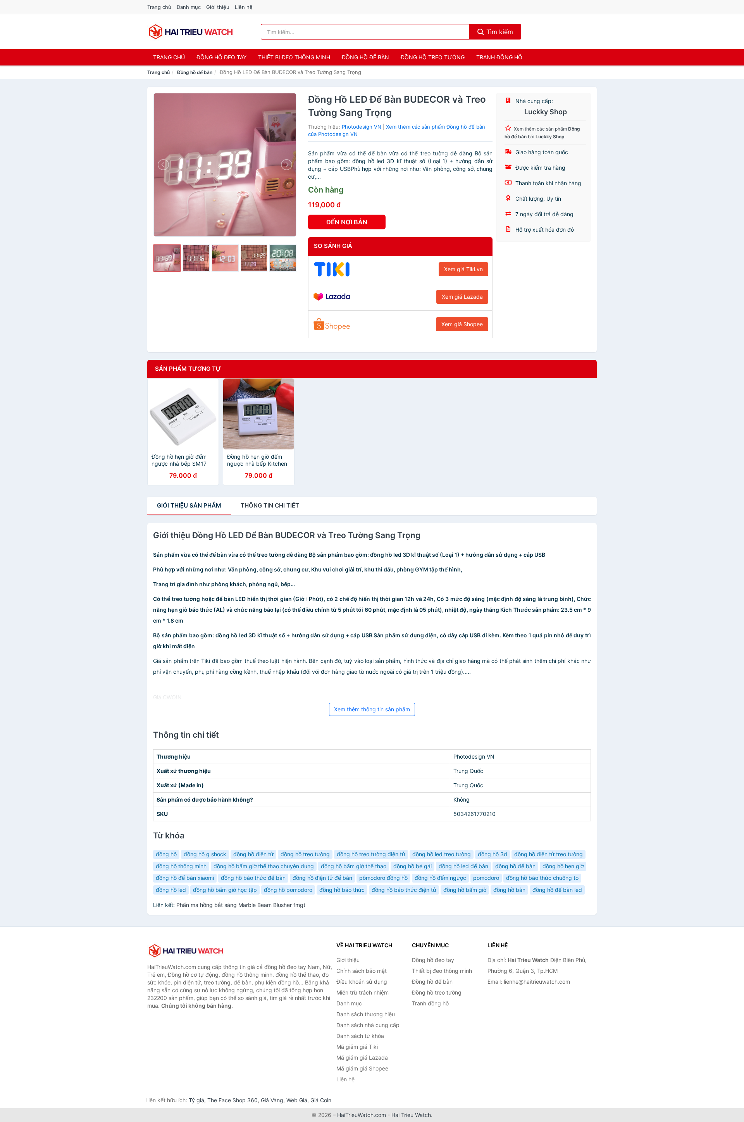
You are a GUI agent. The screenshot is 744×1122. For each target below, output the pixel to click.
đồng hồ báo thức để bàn (253, 877)
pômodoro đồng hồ (383, 877)
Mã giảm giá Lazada (362, 1057)
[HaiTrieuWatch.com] (190, 31)
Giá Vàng (272, 1100)
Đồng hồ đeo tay (221, 57)
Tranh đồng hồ (499, 57)
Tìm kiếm (498, 32)
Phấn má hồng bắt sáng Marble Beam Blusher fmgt (240, 905)
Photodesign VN (361, 127)
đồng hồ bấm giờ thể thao (353, 866)
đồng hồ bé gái (412, 866)
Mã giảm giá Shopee (362, 1068)
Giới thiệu (217, 7)
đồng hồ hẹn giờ (563, 866)
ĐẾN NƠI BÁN (346, 222)
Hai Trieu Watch (411, 1115)
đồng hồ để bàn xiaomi (185, 877)
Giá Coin (320, 1100)
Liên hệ (244, 7)
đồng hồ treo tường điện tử (371, 854)
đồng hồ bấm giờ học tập (225, 889)
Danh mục (189, 7)
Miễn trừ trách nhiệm (362, 992)
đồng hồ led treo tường (441, 854)
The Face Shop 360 (232, 1100)
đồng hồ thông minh (181, 866)
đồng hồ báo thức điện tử (404, 889)
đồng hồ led (171, 889)
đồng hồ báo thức (342, 889)
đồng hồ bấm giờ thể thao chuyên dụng (264, 866)
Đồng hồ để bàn (365, 57)
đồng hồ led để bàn (463, 866)
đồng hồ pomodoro (288, 889)
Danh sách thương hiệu (365, 1014)
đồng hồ (166, 854)
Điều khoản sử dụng (361, 981)
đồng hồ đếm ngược (440, 877)
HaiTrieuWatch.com (361, 1115)
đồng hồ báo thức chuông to (542, 877)
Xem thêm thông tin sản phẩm (372, 709)
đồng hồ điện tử (253, 854)
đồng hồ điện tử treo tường (548, 854)
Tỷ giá (196, 1100)
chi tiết (270, 505)
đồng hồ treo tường (305, 854)
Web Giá (296, 1100)
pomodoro (486, 877)
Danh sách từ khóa (360, 1036)
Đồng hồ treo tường (433, 57)
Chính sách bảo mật (361, 970)
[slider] (167, 258)
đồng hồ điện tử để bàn (322, 877)
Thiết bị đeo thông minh (294, 57)
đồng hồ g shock (205, 854)
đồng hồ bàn (509, 889)
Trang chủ (159, 7)
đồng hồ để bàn (515, 866)
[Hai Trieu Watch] (186, 950)
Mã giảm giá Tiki (357, 1046)
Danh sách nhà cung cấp (368, 1025)
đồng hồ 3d (492, 854)
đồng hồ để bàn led (557, 889)
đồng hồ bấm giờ (464, 889)
